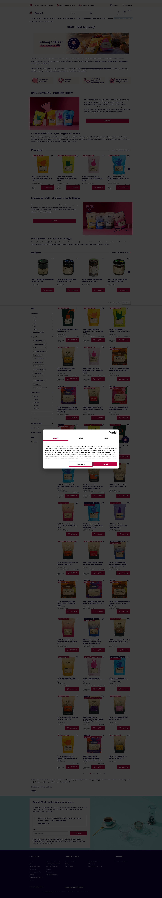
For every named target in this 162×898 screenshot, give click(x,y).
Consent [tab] (55, 438)
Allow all (105, 464)
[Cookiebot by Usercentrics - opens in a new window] (109, 432)
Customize (80, 464)
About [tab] (106, 438)
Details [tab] (81, 438)
